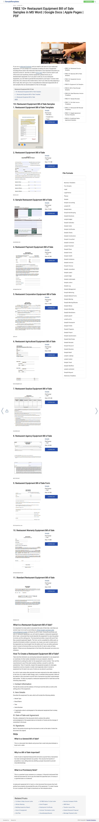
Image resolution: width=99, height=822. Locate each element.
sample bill (19, 5)
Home (14, 5)
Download (51, 122)
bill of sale (39, 72)
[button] (95, 1)
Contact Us (6, 820)
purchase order (49, 630)
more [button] (16, 99)
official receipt (41, 630)
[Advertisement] (49, 30)
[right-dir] (97, 411)
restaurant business (25, 66)
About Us (13, 820)
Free (89, 1)
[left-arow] (2, 411)
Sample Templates (91, 820)
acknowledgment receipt (20, 632)
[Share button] (7, 411)
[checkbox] (4, 1)
